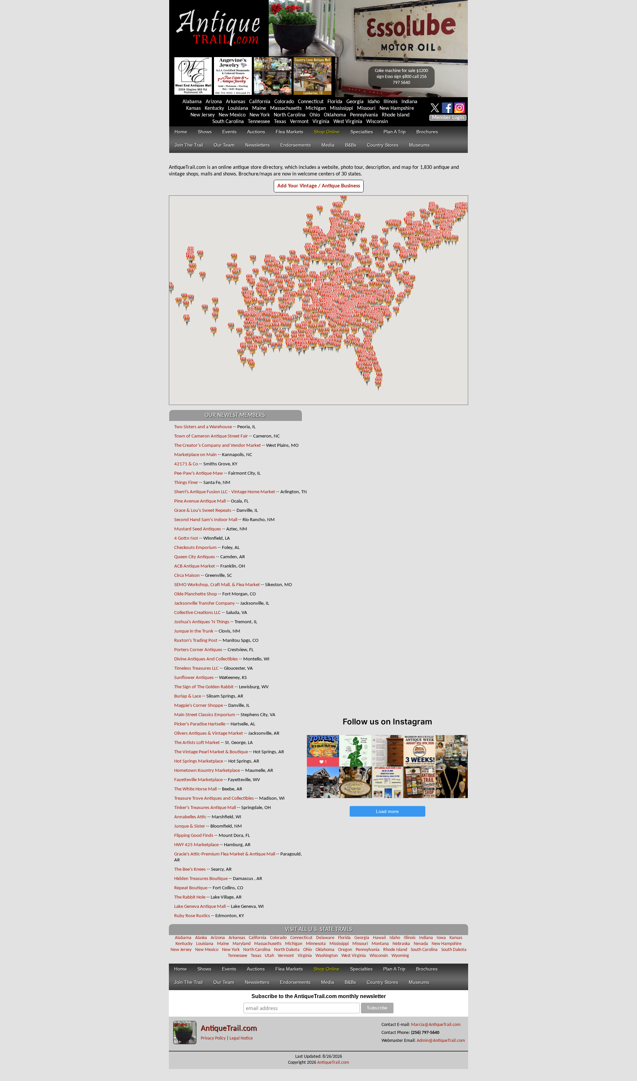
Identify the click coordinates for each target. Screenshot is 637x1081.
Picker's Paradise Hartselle (200, 724)
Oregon (345, 949)
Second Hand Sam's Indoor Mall (205, 519)
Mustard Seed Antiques (197, 529)
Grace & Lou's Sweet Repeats (202, 510)
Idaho (374, 101)
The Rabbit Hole (189, 897)
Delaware (325, 937)
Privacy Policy (213, 1038)
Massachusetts (286, 108)
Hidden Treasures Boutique (201, 878)
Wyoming (400, 955)
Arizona (214, 101)
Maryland (241, 943)
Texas (280, 121)
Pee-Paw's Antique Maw (198, 473)
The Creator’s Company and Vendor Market (217, 445)
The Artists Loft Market (197, 742)
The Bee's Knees (190, 869)
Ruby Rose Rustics (192, 915)
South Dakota (453, 949)
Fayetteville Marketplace (198, 779)
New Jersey (202, 115)
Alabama (192, 101)
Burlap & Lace (187, 696)
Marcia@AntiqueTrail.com (435, 1024)
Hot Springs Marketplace (198, 761)
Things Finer (186, 482)
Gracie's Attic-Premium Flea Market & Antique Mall (224, 854)
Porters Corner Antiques (198, 649)
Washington (327, 955)
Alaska (201, 937)
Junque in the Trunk (193, 631)
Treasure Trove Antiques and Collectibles (214, 798)
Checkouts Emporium (195, 547)
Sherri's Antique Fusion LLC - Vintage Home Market (225, 492)
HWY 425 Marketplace (196, 845)
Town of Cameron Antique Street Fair (211, 436)
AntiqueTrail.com (229, 1029)
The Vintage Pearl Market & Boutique (211, 752)
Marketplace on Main (195, 454)
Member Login (448, 117)
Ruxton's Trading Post (195, 640)
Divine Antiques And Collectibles (206, 659)
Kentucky (214, 108)
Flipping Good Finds (193, 835)
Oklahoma (335, 115)
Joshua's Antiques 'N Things (201, 622)
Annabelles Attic (190, 817)
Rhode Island (395, 115)
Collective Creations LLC (197, 612)
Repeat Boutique (190, 888)
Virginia (321, 121)
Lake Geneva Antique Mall (200, 906)
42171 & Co (186, 464)
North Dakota (287, 949)
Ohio (315, 115)
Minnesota (316, 943)
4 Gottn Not (186, 538)
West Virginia (347, 121)
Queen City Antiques (194, 557)
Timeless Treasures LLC (196, 668)
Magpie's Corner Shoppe (198, 705)
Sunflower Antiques (194, 677)
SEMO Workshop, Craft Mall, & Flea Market (217, 584)
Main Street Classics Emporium (204, 714)
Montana (380, 943)
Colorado (284, 101)
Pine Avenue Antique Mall (200, 501)
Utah (269, 955)
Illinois (390, 101)
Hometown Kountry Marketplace (207, 770)
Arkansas (235, 101)
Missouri (366, 108)
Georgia (355, 101)
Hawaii (379, 937)
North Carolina (290, 115)
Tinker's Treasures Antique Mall (205, 807)
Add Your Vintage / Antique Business (318, 186)
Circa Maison (187, 575)
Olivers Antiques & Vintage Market (208, 733)
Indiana (409, 101)
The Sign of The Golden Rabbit (204, 687)
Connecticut (310, 101)
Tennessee (259, 121)
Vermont (299, 121)
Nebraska (401, 943)
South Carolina (228, 121)
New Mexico (232, 115)
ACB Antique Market (194, 566)
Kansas (193, 108)
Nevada (421, 943)
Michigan (316, 108)
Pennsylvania (364, 115)
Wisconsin (377, 121)
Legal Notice (241, 1038)
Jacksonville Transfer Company (204, 603)
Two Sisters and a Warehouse (203, 427)
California (259, 101)
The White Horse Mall (196, 789)
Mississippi (341, 108)
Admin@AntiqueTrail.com (441, 1040)
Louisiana (238, 108)
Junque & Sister (189, 826)
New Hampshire (397, 108)
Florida (334, 101)
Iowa (441, 937)
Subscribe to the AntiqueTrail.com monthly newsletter (318, 996)
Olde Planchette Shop (195, 594)
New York (259, 115)
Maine (259, 108)
